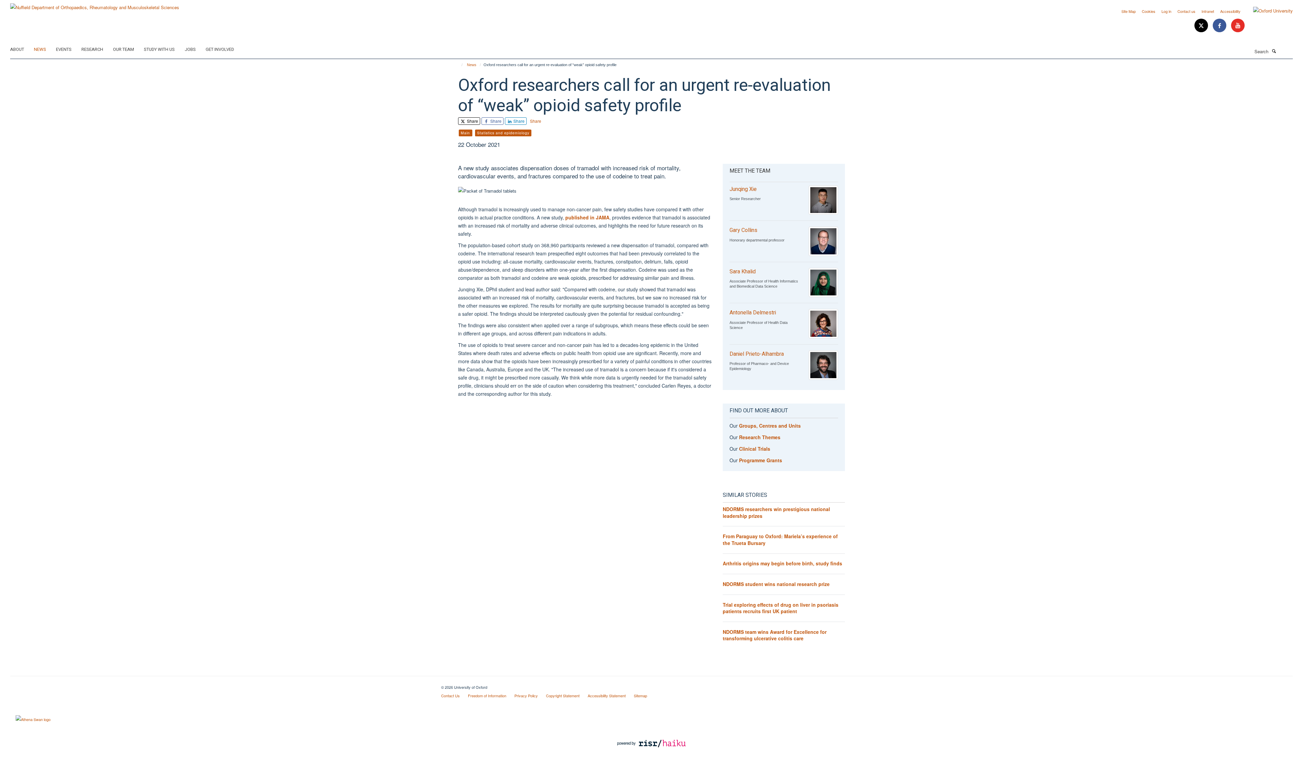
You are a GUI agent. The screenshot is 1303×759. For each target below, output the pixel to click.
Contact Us (450, 695)
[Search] (1274, 51)
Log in (1166, 11)
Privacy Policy (526, 695)
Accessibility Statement (607, 695)
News (40, 49)
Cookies (1148, 11)
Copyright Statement (563, 695)
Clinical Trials (754, 448)
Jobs (190, 49)
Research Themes (759, 437)
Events (64, 49)
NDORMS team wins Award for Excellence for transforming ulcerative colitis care (775, 635)
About (17, 49)
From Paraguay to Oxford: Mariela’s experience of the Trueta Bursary (780, 539)
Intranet (1208, 11)
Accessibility (1230, 11)
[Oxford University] (1268, 11)
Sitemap (640, 695)
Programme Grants (760, 460)
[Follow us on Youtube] (1238, 25)
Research (92, 49)
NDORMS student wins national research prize (776, 584)
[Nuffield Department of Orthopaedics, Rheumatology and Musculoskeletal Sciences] (94, 5)
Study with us (159, 49)
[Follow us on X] (1201, 25)
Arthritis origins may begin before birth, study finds (782, 563)
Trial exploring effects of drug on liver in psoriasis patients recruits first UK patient (780, 608)
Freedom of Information (487, 695)
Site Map (1128, 11)
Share (472, 121)
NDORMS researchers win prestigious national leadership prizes (776, 512)
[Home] (459, 65)
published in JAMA (587, 217)
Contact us (1186, 11)
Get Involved (220, 49)
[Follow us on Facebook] (1220, 25)
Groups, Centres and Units (770, 425)
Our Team (123, 49)
